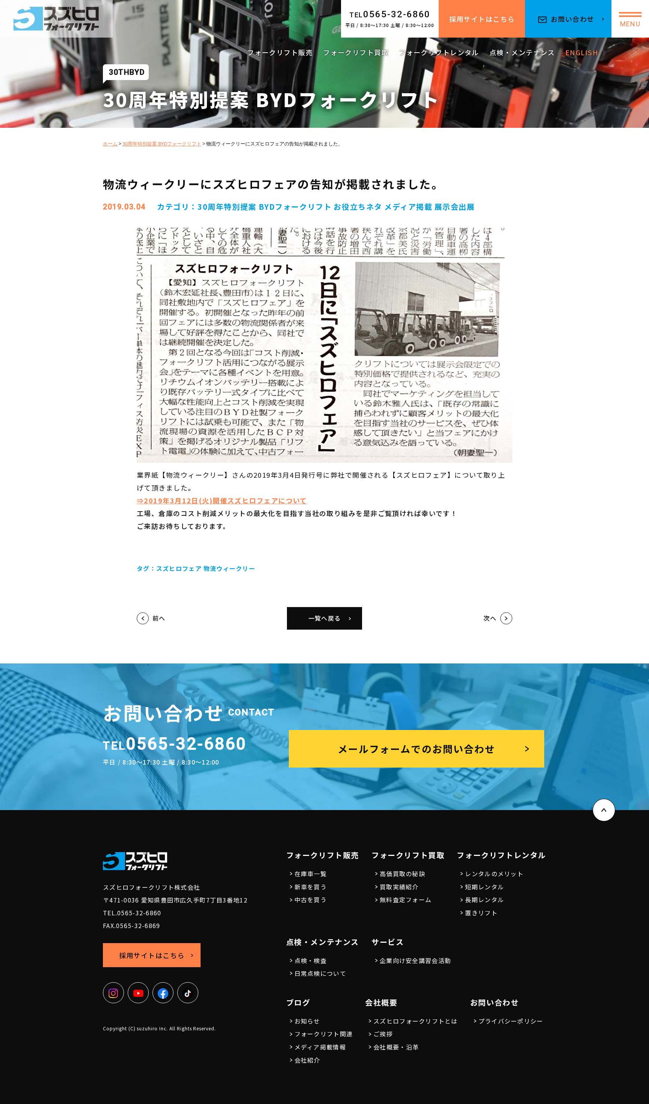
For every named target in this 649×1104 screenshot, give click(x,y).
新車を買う (310, 886)
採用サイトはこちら (482, 19)
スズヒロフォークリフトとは (415, 1020)
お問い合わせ (573, 19)
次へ (490, 617)
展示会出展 (455, 206)
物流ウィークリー (229, 568)
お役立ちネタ (358, 206)
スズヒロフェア (179, 568)
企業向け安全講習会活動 (415, 960)
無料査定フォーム (406, 899)
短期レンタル (484, 886)
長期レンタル (484, 899)
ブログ (298, 1002)
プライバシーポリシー (510, 1020)
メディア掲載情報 (320, 1046)
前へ (159, 617)
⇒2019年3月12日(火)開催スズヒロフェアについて (222, 500)
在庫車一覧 (310, 873)
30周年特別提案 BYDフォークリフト (265, 206)
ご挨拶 (383, 1033)
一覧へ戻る (324, 617)
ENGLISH (581, 52)
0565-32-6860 (390, 14)
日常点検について (320, 973)
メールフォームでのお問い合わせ (416, 749)
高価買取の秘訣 (402, 873)
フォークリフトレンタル (439, 52)
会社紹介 (307, 1060)
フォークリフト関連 (323, 1033)
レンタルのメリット (494, 873)
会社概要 (381, 1002)
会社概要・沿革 (396, 1046)
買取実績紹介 (399, 886)
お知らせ (307, 1020)
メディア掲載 (408, 206)
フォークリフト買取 (356, 52)
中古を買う (310, 899)
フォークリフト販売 (280, 52)
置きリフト (481, 912)
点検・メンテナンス (522, 52)
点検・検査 (310, 960)
